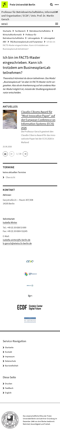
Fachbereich (20, 31)
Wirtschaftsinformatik (12, 34)
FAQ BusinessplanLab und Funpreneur (26, 41)
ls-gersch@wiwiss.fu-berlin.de (17, 243)
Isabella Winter (10, 222)
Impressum (10, 356)
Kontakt (8, 352)
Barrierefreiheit (11, 365)
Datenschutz (10, 361)
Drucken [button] (8, 383)
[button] (5, 154)
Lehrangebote (34, 38)
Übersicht (10, 177)
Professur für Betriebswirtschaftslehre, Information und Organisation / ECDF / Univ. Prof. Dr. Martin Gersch (29, 15)
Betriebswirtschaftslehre (40, 31)
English (8, 392)
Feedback (9, 388)
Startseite (7, 31)
